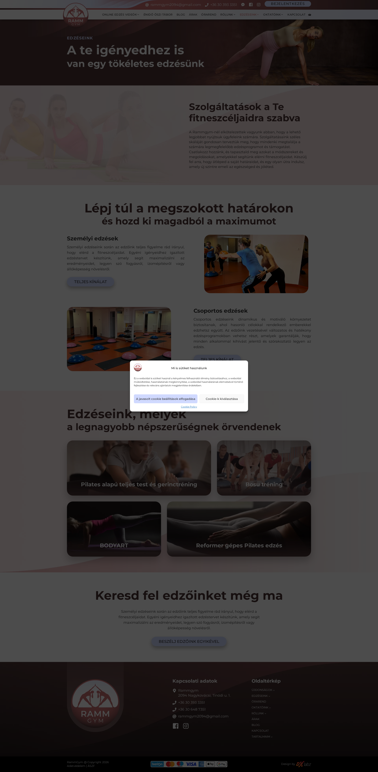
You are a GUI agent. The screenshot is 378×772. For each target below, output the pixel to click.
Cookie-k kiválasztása (222, 399)
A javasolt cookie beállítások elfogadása (165, 399)
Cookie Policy (189, 406)
